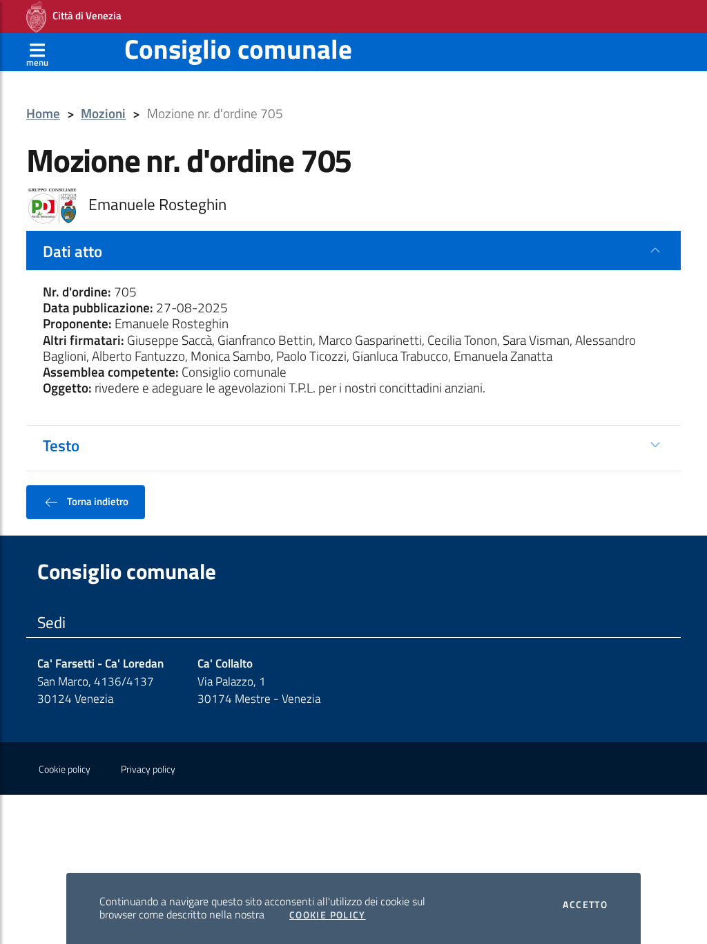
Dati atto (72, 250)
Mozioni (103, 114)
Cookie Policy (327, 915)
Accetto (585, 904)
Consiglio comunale (238, 48)
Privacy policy (148, 769)
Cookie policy (64, 769)
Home (43, 114)
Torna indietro (96, 501)
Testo (61, 445)
